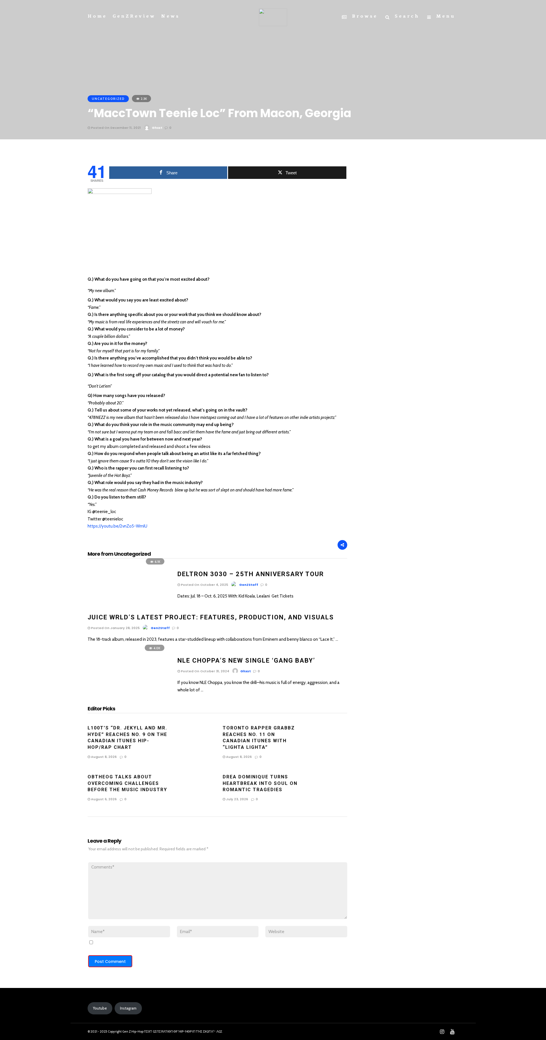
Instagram (128, 1008)
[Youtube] (452, 1032)
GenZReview (134, 16)
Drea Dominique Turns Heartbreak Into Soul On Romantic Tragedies (260, 783)
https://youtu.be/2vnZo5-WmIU (117, 526)
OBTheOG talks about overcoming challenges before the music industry (127, 783)
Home (97, 16)
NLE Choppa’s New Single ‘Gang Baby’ (246, 660)
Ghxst (157, 127)
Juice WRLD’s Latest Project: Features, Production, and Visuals (211, 617)
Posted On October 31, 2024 (204, 671)
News (170, 16)
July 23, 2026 (236, 799)
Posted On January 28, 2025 (115, 628)
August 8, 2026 (103, 756)
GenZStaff (248, 584)
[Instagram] (442, 1032)
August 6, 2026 (103, 799)
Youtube (100, 1008)
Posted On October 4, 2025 (204, 584)
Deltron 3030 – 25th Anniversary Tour (250, 574)
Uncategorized (108, 99)
